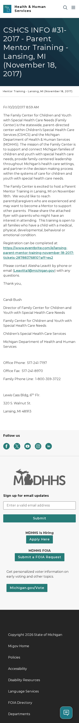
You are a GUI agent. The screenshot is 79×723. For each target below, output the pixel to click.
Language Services (23, 691)
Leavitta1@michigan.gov (34, 271)
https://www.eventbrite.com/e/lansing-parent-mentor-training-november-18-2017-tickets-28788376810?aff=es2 (38, 253)
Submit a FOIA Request (39, 557)
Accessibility (17, 669)
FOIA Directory (20, 703)
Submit (39, 518)
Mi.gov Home (18, 646)
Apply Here (39, 539)
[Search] (65, 7)
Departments (19, 714)
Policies (14, 657)
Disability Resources (24, 680)
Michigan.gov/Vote (27, 588)
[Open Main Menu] (73, 7)
